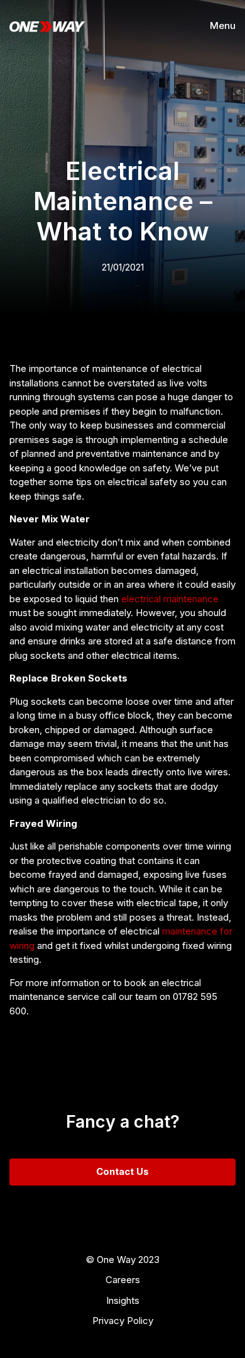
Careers (123, 1280)
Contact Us (122, 1171)
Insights (122, 1300)
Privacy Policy (122, 1321)
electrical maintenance (170, 599)
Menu (223, 25)
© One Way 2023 (123, 1259)
